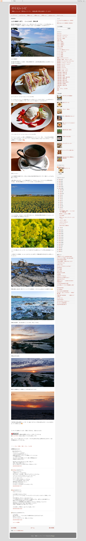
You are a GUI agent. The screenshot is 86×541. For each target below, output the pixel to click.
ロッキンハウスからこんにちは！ (64, 266)
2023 (60, 184)
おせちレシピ (52, 15)
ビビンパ (61, 209)
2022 (60, 186)
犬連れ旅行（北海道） (62, 83)
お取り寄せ (59, 40)
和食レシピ (29, 15)
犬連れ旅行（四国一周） (62, 78)
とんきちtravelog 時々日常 (62, 283)
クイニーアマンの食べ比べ (68, 150)
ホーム (33, 528)
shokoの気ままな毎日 (61, 259)
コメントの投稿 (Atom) (18, 530)
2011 (60, 245)
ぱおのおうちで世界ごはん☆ (63, 277)
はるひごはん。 (60, 264)
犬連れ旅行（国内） (61, 75)
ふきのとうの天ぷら (63, 222)
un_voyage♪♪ (60, 289)
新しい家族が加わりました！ (69, 116)
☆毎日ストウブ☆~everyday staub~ (64, 256)
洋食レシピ (36, 15)
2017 (60, 235)
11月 (61, 191)
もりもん (14, 470)
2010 (60, 247)
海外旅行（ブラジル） (62, 67)
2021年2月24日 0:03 (17, 466)
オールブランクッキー (67, 143)
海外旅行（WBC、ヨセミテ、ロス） (64, 59)
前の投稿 (51, 528)
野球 (58, 90)
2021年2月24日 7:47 (17, 486)
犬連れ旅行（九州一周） (62, 73)
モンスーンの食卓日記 (62, 302)
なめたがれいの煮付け (64, 225)
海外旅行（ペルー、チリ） (62, 69)
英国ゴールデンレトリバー (62, 57)
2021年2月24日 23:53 (17, 508)
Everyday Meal (60, 287)
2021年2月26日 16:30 (17, 519)
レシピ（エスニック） (62, 51)
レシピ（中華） (60, 53)
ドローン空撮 (60, 46)
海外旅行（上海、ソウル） (62, 70)
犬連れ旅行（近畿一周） (62, 72)
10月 (61, 193)
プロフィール (60, 15)
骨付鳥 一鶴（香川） (67, 136)
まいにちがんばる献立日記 (62, 290)
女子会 (58, 86)
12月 (61, 189)
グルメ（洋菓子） (61, 43)
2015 (60, 238)
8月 (60, 196)
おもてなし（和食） (61, 38)
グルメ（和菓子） (61, 44)
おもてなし (59, 33)
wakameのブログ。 (61, 279)
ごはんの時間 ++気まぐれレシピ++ (64, 261)
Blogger (52, 535)
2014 (60, 240)
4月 (60, 204)
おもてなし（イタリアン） (62, 35)
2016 (60, 237)
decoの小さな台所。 (61, 272)
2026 (60, 179)
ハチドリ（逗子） (63, 220)
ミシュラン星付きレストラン (63, 49)
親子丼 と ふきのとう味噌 (64, 213)
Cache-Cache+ (60, 299)
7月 (60, 198)
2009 (60, 249)
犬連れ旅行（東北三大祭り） (63, 82)
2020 (60, 229)
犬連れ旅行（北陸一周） (62, 85)
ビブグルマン (60, 48)
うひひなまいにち (61, 262)
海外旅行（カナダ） (61, 65)
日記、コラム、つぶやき (27, 446)
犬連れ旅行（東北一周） (62, 80)
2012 (60, 244)
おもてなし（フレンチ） (62, 36)
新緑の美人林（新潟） (67, 129)
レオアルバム (22, 15)
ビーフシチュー (62, 223)
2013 (60, 242)
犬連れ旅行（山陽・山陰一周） (63, 77)
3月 (60, 205)
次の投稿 (13, 528)
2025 (60, 181)
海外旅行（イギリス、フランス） (64, 62)
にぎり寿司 (61, 215)
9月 (60, 195)
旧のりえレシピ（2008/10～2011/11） (65, 23)
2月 (60, 207)
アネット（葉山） (66, 109)
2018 (60, 233)
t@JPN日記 (59, 267)
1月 (60, 227)
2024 (60, 183)
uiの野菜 (59, 274)
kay (13, 490)
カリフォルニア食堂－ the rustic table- (65, 258)
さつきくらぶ (60, 298)
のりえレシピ (19, 8)
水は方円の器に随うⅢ (62, 304)
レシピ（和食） (60, 56)
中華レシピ (44, 15)
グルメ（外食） (18, 446)
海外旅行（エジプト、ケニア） (63, 64)
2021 (60, 188)
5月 (60, 202)
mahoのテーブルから (61, 275)
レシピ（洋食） (60, 54)
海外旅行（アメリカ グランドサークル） (65, 61)
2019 (60, 231)
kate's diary (59, 271)
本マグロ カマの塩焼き (67, 95)
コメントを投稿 (16, 522)
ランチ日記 (59, 269)
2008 (60, 251)
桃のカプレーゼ (66, 102)
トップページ (14, 15)
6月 (60, 200)
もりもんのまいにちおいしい (63, 301)
